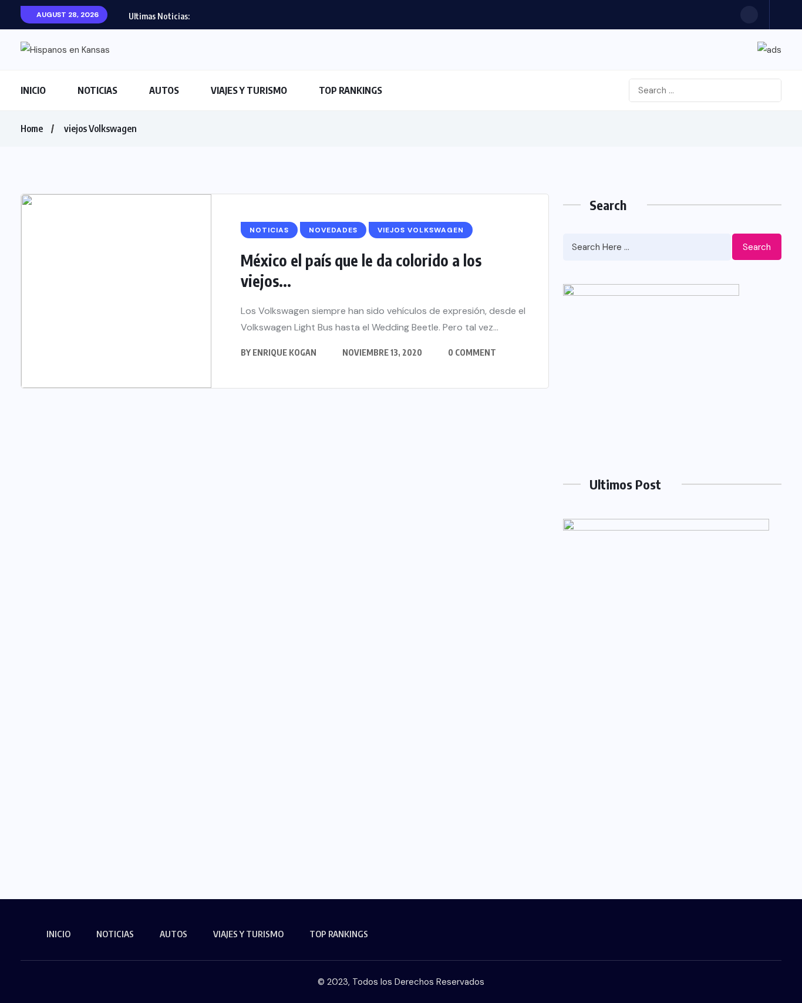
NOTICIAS (97, 90)
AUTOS (164, 90)
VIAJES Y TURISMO (249, 90)
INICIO (33, 90)
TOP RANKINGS (350, 90)
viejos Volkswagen (100, 128)
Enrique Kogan (284, 352)
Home (32, 128)
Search (757, 247)
